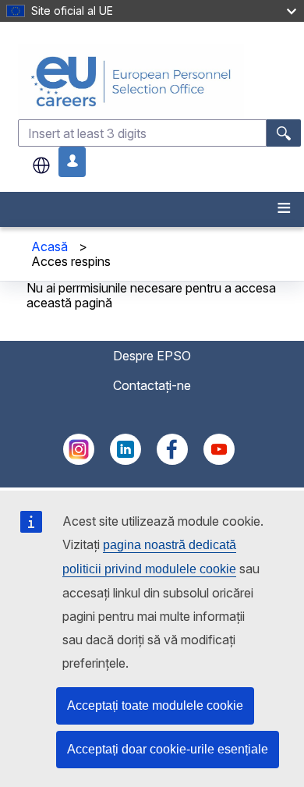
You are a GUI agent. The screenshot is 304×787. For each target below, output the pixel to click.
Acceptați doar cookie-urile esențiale (167, 749)
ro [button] (41, 165)
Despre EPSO (152, 355)
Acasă (49, 246)
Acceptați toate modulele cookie (155, 705)
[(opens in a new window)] (78, 460)
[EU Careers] (159, 81)
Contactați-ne (152, 385)
